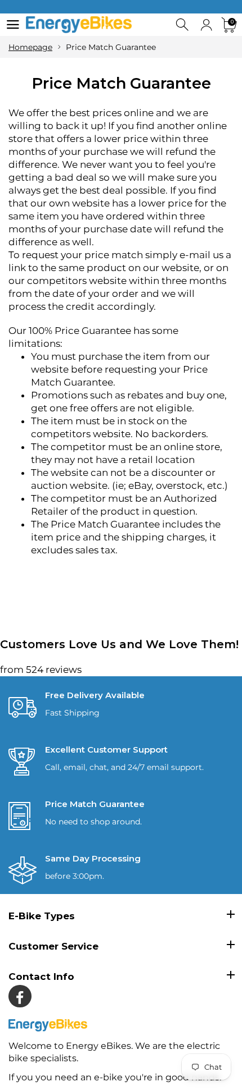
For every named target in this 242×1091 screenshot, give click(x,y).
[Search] (183, 25)
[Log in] (206, 25)
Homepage (30, 47)
